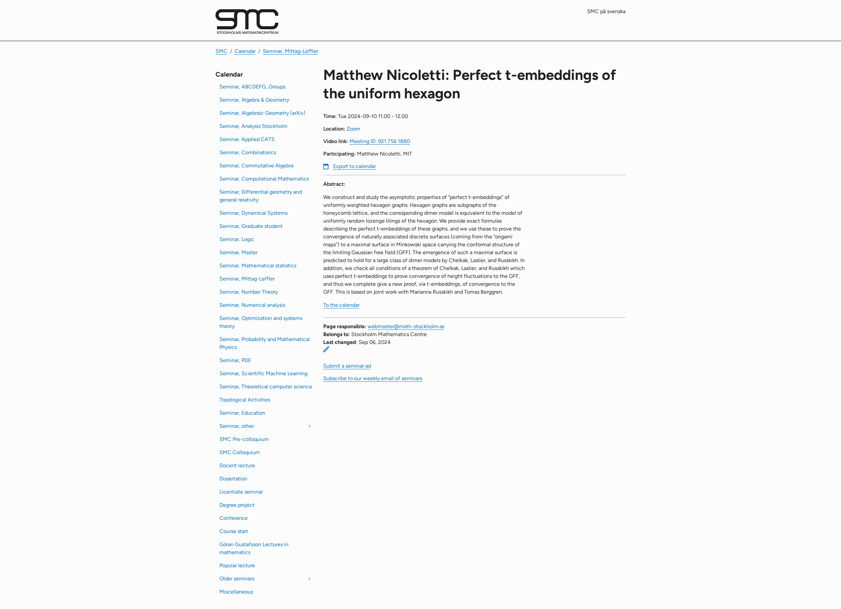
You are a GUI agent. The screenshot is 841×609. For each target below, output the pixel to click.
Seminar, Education (242, 413)
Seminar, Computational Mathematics (264, 179)
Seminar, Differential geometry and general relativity (260, 196)
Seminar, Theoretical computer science (265, 386)
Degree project (237, 505)
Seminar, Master (238, 252)
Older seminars (236, 578)
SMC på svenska (606, 11)
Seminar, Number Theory (248, 292)
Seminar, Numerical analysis (252, 305)
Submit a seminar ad (347, 366)
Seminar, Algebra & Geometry (254, 100)
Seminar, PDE (235, 360)
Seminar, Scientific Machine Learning (263, 373)
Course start (233, 531)
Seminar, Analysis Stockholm (253, 126)
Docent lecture (237, 465)
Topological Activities (244, 400)
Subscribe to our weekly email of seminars (372, 378)
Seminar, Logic (236, 239)
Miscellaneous (236, 592)
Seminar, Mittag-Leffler (290, 51)
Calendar (245, 51)
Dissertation (233, 478)
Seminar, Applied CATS (247, 139)
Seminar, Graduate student (251, 226)
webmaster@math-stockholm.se (406, 326)
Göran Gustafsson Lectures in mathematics (253, 548)
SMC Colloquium (239, 452)
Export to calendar (354, 166)
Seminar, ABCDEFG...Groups (252, 87)
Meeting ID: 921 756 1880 (380, 141)
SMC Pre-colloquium (244, 439)
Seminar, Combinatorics (247, 152)
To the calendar (341, 305)
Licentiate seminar (241, 492)
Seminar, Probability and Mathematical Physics (264, 343)
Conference (233, 518)
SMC (221, 51)
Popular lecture (237, 565)
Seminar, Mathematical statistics (257, 265)
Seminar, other (236, 426)
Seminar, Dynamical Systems (253, 213)
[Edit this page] (326, 349)
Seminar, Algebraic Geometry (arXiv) (262, 113)
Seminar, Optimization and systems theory (260, 322)
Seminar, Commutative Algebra (256, 165)
